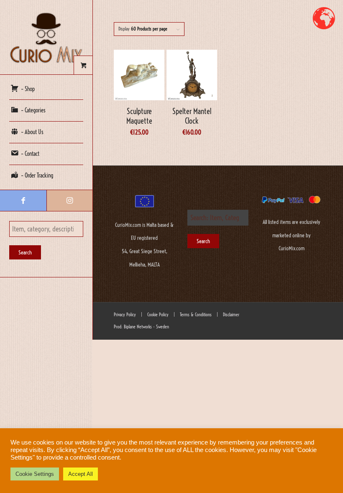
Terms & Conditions (195, 315)
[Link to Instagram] (69, 200)
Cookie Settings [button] (34, 474)
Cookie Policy (157, 315)
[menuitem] (46, 89)
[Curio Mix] (46, 37)
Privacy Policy (125, 315)
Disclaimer (231, 315)
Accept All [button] (80, 474)
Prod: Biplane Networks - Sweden (141, 327)
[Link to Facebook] (23, 200)
